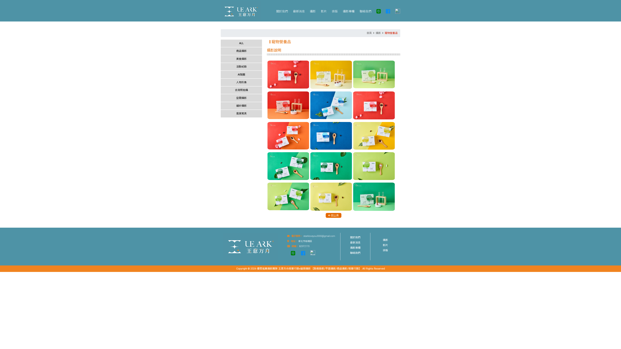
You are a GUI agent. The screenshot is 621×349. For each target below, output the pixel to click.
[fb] (388, 11)
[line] (378, 11)
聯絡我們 (355, 252)
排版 (385, 250)
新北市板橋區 (305, 241)
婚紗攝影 (241, 105)
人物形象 (241, 82)
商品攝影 (241, 51)
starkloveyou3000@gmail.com (319, 236)
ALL (241, 43)
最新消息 (355, 242)
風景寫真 (241, 113)
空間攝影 (241, 98)
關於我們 (355, 237)
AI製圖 (241, 74)
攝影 (378, 33)
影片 (385, 245)
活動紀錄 (241, 66)
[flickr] (396, 11)
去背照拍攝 (241, 90)
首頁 (369, 33)
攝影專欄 (355, 247)
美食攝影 (241, 58)
